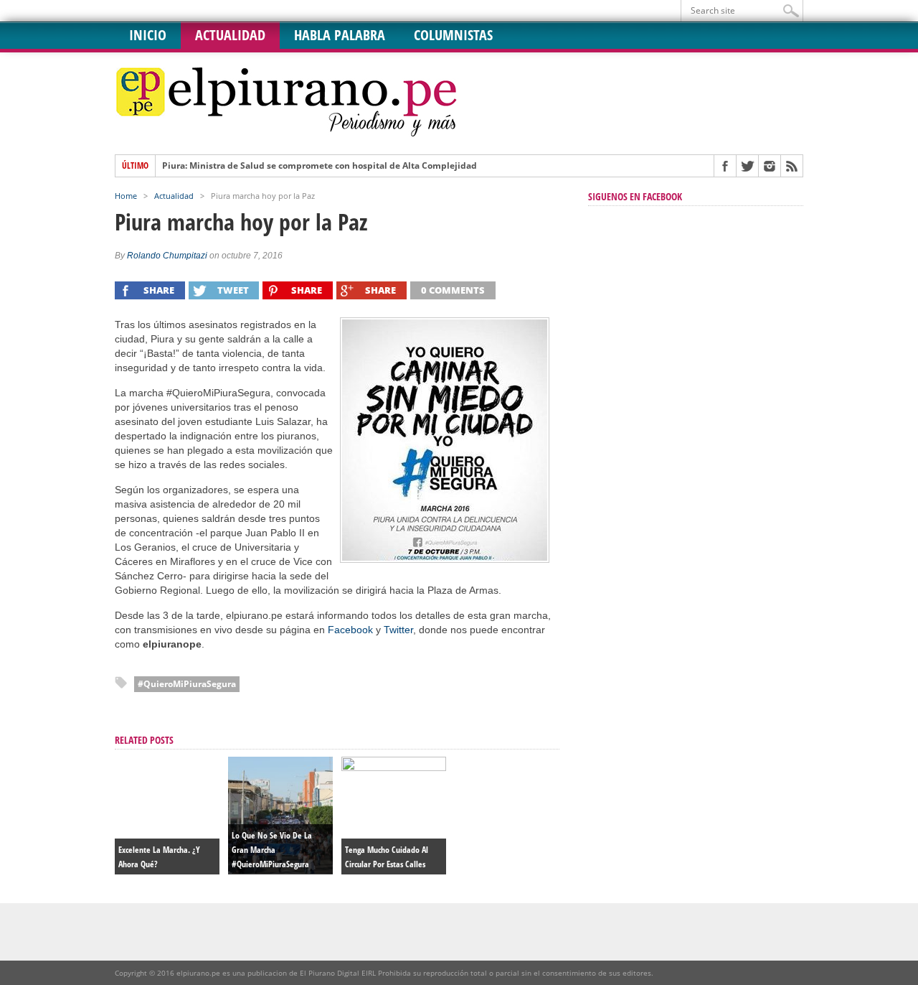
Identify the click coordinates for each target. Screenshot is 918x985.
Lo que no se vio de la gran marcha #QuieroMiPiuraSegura (272, 849)
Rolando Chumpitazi (167, 256)
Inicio (147, 35)
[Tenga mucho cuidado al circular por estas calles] (393, 767)
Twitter (398, 629)
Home (126, 195)
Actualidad (230, 35)
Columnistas (453, 35)
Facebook (350, 629)
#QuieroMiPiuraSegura (187, 684)
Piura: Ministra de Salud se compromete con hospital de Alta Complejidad (319, 166)
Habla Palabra (339, 35)
